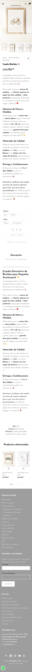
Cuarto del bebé (14, 57)
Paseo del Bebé (7, 547)
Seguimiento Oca (8, 621)
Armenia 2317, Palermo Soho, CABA (15, 634)
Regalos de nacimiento (10, 519)
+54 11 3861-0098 (11, 642)
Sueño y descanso (8, 525)
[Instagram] (15, 656)
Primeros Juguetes (8, 503)
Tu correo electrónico (8, 573)
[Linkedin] (11, 656)
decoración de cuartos (13, 434)
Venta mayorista (7, 611)
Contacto (5, 624)
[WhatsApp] (24, 656)
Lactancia (5, 522)
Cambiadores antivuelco (11, 512)
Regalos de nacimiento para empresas (15, 608)
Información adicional (16, 259)
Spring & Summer (8, 538)
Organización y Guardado (12, 509)
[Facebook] (6, 656)
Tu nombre (5, 564)
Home (4, 57)
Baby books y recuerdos (10, 544)
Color (5, 219)
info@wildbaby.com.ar (10, 639)
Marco (5, 211)
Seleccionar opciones (8, 468)
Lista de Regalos (8, 614)
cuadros (15, 431)
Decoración (6, 60)
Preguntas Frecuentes (9, 601)
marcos (24, 434)
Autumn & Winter (8, 528)
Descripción (16, 255)
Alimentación (6, 499)
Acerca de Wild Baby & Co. (12, 617)
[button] (5, 214)
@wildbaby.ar (9, 644)
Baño (3, 541)
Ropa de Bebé (7, 531)
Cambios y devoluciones (10, 605)
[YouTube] (19, 656)
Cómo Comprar (7, 598)
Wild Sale (5, 535)
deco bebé (22, 431)
